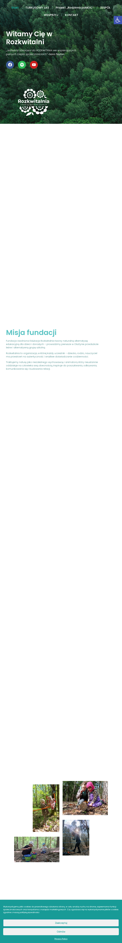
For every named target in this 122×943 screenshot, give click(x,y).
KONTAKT (71, 15)
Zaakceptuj (61, 922)
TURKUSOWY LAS (37, 8)
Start (15, 8)
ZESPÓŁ (105, 8)
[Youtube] (34, 65)
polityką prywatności (29, 912)
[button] (118, 20)
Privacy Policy (61, 938)
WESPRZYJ (51, 15)
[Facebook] (10, 65)
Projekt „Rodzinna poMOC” (75, 8)
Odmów (61, 931)
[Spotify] (22, 65)
